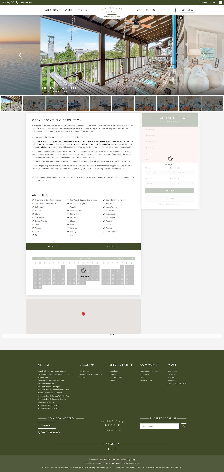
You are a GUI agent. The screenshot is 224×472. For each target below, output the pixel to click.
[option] (112, 55)
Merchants (144, 374)
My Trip (68, 10)
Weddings (114, 371)
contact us (187, 10)
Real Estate (165, 10)
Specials (171, 377)
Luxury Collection (45, 377)
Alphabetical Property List (48, 405)
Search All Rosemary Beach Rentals (52, 371)
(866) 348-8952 (26, 2)
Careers (83, 377)
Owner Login (173, 374)
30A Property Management (91, 374)
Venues (113, 374)
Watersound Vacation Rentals (50, 393)
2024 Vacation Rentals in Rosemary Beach (55, 374)
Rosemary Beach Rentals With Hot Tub (53, 396)
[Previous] (20, 55)
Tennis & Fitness (146, 380)
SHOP (139, 10)
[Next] (203, 55)
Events (142, 377)
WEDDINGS (150, 10)
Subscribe (47, 425)
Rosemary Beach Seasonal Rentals (52, 399)
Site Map (171, 380)
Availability (54, 246)
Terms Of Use (117, 459)
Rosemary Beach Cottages (49, 386)
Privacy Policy (129, 459)
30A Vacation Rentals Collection (51, 380)
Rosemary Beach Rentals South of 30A (53, 390)
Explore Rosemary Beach (150, 371)
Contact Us (84, 371)
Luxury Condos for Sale (177, 383)
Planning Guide (116, 377)
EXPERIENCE (82, 10)
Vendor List (114, 380)
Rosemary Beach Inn (46, 383)
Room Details (112, 246)
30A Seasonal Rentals (46, 402)
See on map (134, 463)
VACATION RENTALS (52, 10)
